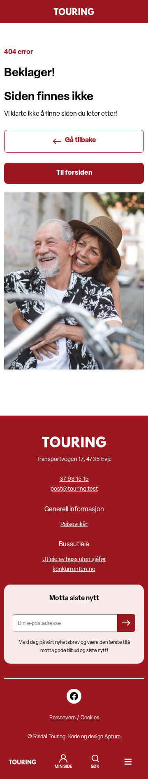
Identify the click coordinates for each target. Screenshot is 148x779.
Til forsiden (74, 173)
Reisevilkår (74, 525)
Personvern (62, 718)
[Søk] (95, 761)
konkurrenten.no (74, 569)
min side (63, 767)
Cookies (90, 718)
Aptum (112, 736)
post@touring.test (74, 489)
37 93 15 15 (74, 479)
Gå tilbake (80, 140)
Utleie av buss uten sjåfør (74, 560)
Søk (95, 758)
